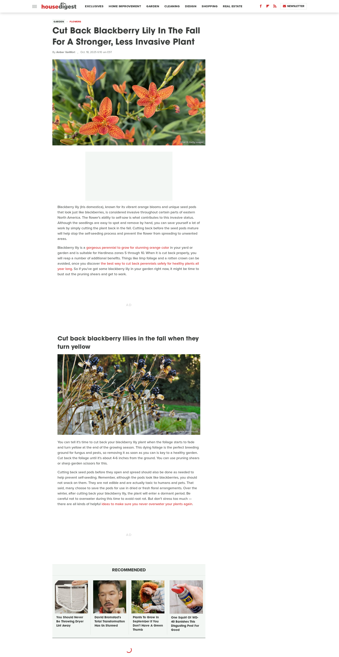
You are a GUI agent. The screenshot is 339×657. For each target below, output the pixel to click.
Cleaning (172, 6)
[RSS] (274, 7)
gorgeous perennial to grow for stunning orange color (127, 247)
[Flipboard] (267, 7)
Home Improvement (125, 6)
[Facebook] (260, 7)
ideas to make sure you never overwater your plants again (147, 504)
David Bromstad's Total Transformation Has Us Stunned (110, 621)
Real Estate (232, 6)
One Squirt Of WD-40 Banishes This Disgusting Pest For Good (185, 624)
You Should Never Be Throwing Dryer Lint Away (69, 621)
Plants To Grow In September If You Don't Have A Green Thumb (148, 623)
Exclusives (94, 6)
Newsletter (295, 6)
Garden (152, 6)
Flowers (75, 21)
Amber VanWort (65, 52)
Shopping (210, 6)
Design (190, 6)
